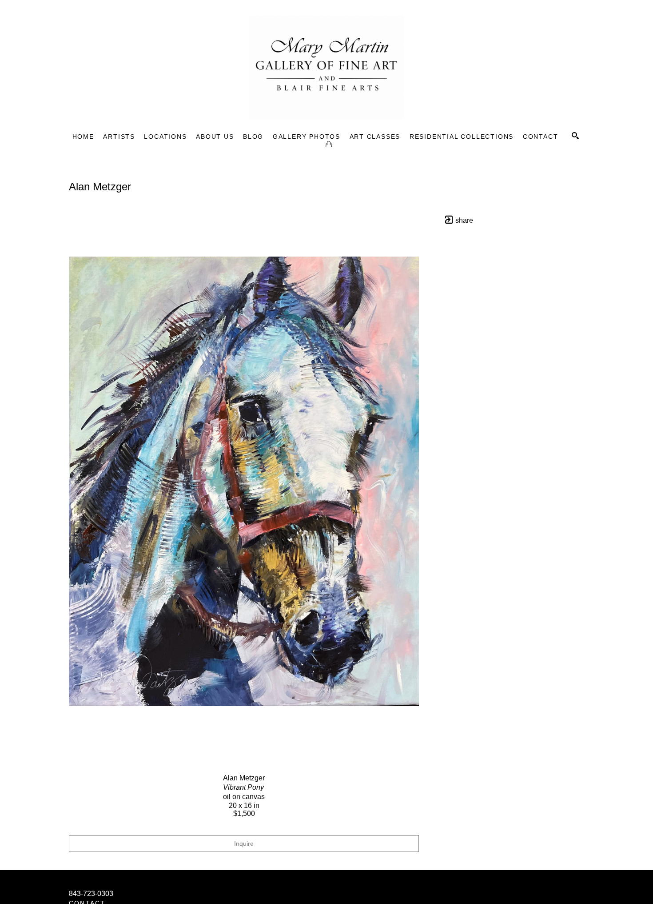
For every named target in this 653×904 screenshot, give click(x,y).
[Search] (575, 135)
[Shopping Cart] (329, 144)
